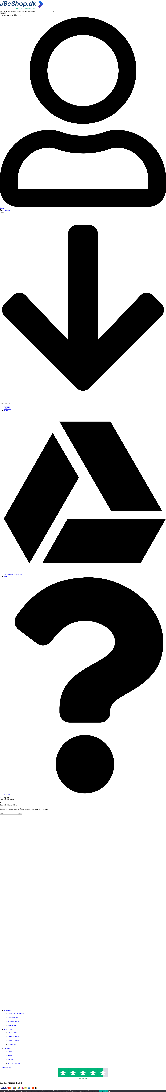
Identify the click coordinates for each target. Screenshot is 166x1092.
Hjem (1, 798)
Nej (107, 1091)
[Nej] (109, 1091)
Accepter (102, 1091)
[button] (5, 210)
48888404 (6, 1003)
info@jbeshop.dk (6, 1006)
